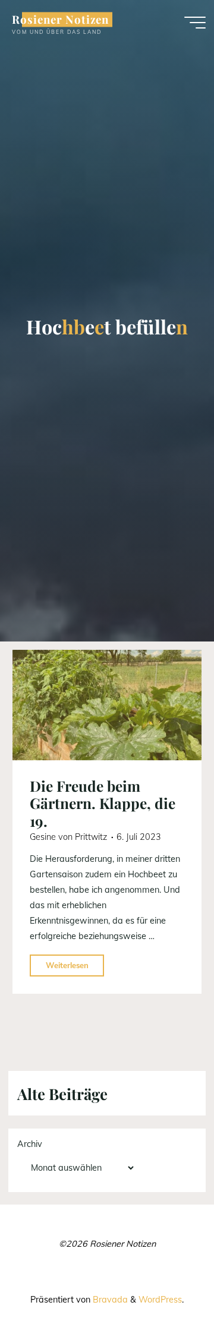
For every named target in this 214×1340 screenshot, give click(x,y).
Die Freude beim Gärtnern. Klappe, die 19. (102, 803)
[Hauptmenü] (195, 23)
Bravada (109, 1299)
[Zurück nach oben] (167, 1293)
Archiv (29, 1144)
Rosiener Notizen (60, 19)
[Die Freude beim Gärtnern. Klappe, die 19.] (107, 705)
